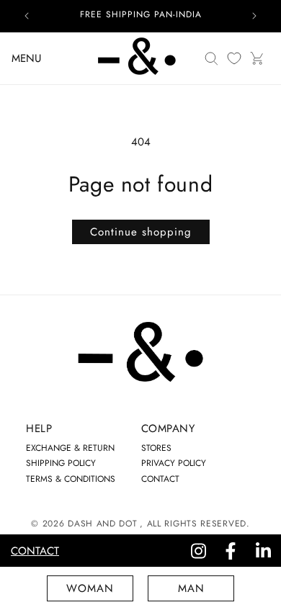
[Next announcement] (254, 16)
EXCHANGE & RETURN (70, 447)
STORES (156, 447)
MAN (191, 588)
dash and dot (102, 523)
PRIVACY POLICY (173, 463)
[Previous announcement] (27, 16)
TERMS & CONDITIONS (70, 478)
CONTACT (160, 478)
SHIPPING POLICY (61, 463)
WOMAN (90, 588)
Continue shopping (141, 232)
